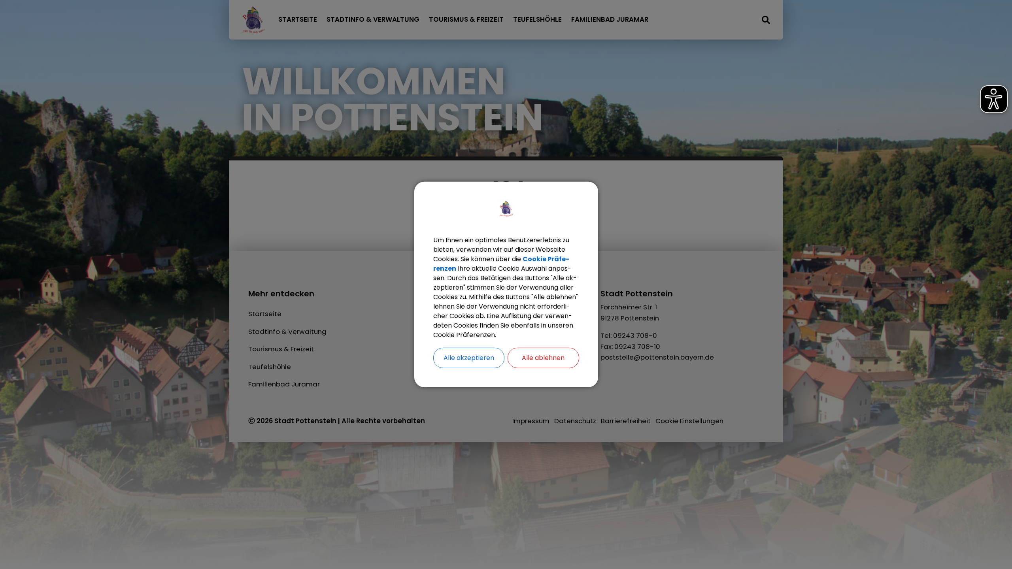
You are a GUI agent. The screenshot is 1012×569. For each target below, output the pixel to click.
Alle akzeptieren (469, 357)
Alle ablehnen (543, 357)
